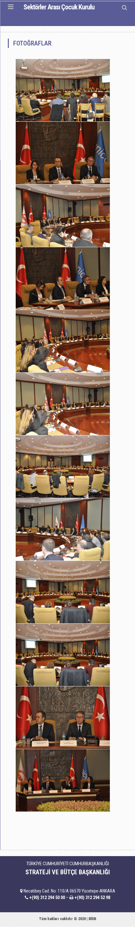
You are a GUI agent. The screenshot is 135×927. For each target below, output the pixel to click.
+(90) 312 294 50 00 (47, 897)
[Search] (124, 7)
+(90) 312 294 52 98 (92, 897)
